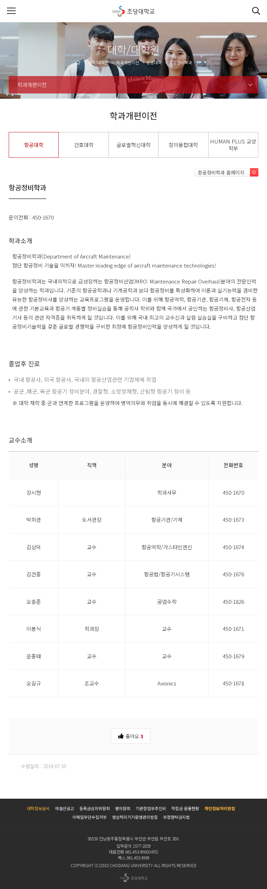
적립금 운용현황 (185, 808)
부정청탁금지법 (176, 817)
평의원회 (122, 808)
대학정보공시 (38, 808)
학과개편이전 (32, 84)
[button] (256, 11)
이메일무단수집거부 (89, 817)
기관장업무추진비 (151, 808)
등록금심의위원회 (94, 808)
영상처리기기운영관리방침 (135, 817)
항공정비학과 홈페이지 (221, 172)
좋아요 (133, 736)
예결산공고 (64, 808)
